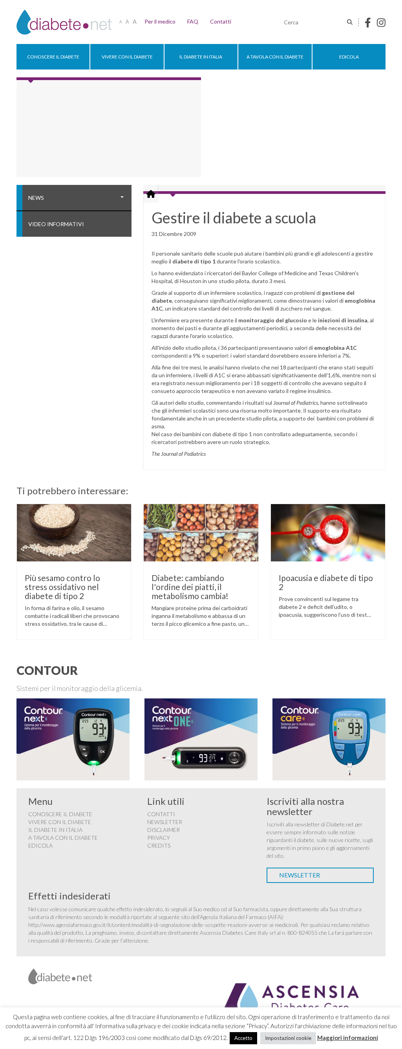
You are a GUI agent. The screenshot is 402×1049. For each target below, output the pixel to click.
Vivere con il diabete (127, 57)
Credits (158, 845)
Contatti (220, 21)
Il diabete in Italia (200, 57)
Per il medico (159, 21)
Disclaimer (163, 829)
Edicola (349, 57)
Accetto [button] (243, 1038)
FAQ (192, 21)
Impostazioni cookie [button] (288, 1038)
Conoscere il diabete (53, 57)
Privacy (158, 837)
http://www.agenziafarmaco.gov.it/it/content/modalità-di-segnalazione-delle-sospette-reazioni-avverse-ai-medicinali (163, 924)
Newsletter (164, 822)
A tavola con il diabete (275, 57)
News (36, 197)
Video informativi (56, 224)
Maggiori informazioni (347, 1037)
